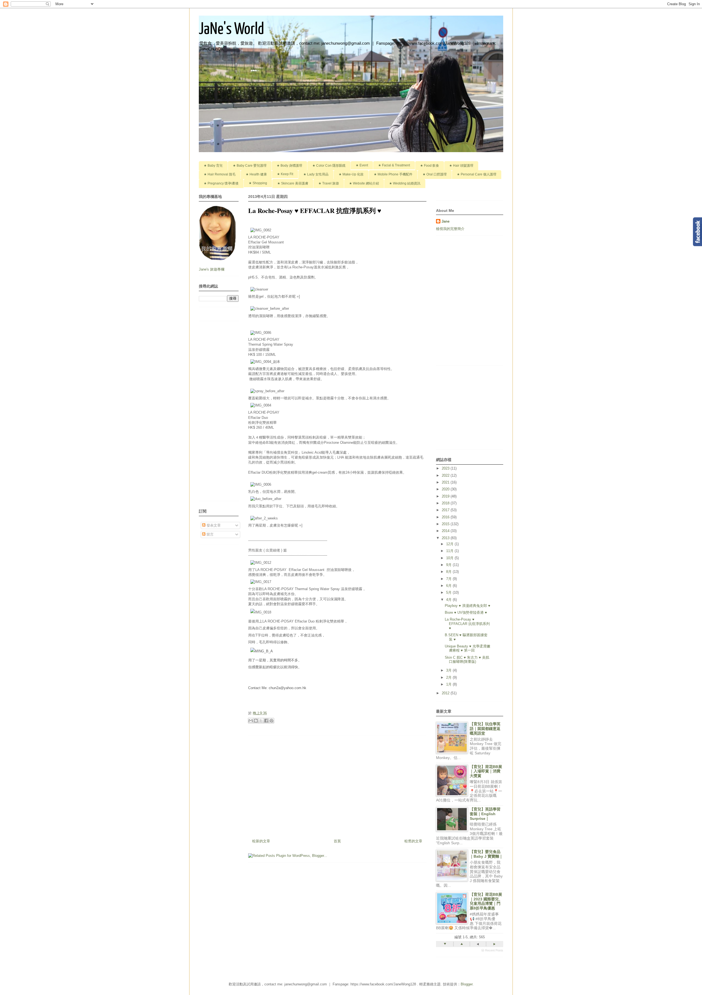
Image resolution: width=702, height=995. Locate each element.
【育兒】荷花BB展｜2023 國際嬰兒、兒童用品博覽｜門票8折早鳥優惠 (486, 901)
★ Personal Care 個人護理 (476, 174)
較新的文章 (261, 841)
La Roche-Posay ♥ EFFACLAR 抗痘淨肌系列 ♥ (467, 623)
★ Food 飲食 (429, 165)
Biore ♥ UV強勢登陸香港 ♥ (466, 612)
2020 (446, 489)
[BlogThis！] (256, 720)
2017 (446, 510)
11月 (450, 551)
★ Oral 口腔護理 (435, 174)
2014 (446, 531)
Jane (445, 221)
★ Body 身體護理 (289, 165)
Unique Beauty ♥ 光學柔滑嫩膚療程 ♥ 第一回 (467, 648)
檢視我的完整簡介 (450, 229)
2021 (446, 482)
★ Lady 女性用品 (316, 174)
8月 (449, 572)
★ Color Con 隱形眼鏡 (329, 165)
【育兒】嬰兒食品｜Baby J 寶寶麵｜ (486, 853)
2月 (449, 677)
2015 (446, 524)
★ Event (362, 165)
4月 (449, 600)
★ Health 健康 (256, 174)
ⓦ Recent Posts (492, 950)
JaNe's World (231, 29)
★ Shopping (258, 183)
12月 (450, 544)
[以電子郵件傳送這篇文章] (250, 720)
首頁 (337, 841)
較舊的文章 (413, 841)
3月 (449, 670)
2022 (446, 475)
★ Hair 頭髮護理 (461, 165)
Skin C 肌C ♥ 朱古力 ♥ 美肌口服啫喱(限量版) (467, 659)
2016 (446, 517)
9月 (449, 565)
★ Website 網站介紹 (364, 183)
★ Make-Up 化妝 (351, 174)
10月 (450, 558)
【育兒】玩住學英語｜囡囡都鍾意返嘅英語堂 (485, 728)
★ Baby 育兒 (213, 165)
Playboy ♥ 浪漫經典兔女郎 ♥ (467, 606)
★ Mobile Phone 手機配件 (393, 174)
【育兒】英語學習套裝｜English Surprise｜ (485, 814)
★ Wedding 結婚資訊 (404, 183)
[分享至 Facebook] (266, 720)
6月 (449, 586)
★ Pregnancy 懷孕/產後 (221, 183)
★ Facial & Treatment (394, 165)
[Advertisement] (337, 785)
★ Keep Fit (285, 174)
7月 (449, 579)
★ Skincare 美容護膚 (292, 183)
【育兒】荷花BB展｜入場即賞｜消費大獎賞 (486, 771)
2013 (446, 538)
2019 (446, 496)
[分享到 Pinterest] (271, 720)
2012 (446, 693)
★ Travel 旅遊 (328, 183)
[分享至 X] (261, 720)
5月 (449, 592)
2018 (446, 503)
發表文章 (213, 525)
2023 (446, 468)
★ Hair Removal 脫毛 (220, 174)
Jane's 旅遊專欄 (212, 269)
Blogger (466, 984)
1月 (449, 684)
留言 (209, 534)
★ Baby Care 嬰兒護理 (250, 165)
